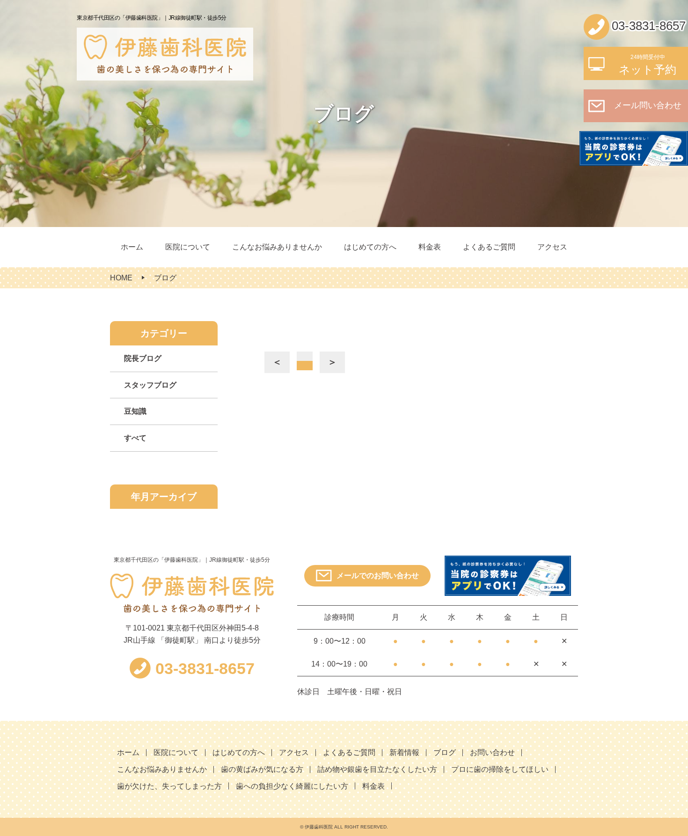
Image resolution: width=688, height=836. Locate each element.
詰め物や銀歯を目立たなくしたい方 (377, 769)
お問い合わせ (492, 752)
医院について (187, 247)
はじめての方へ (370, 247)
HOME (121, 278)
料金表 (429, 247)
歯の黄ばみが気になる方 (262, 769)
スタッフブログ (150, 385)
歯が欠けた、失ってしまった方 (169, 786)
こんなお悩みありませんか (277, 247)
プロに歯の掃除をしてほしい (500, 769)
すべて (135, 438)
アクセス (552, 247)
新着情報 (404, 752)
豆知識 (135, 411)
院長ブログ (142, 358)
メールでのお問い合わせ (378, 575)
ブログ (444, 752)
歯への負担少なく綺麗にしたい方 (292, 786)
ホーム (132, 247)
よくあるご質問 (489, 247)
